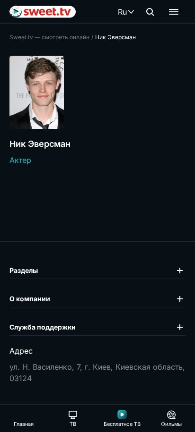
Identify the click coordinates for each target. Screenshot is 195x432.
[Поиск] (150, 12)
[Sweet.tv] (42, 12)
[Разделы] (174, 12)
